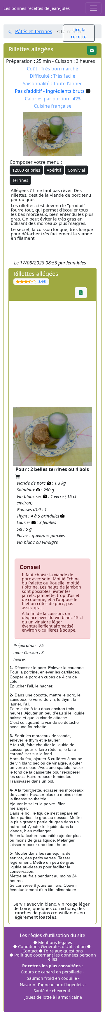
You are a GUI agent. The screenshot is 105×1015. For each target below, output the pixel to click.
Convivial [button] (76, 170)
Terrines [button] (20, 180)
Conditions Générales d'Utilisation (52, 946)
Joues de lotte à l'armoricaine (53, 997)
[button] (92, 50)
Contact (30, 951)
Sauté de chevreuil (52, 990)
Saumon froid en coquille (52, 978)
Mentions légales (55, 942)
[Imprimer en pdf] (81, 292)
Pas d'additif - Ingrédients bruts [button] (50, 91)
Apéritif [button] (54, 170)
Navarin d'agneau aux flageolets (52, 984)
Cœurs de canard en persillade (51, 972)
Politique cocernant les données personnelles (55, 957)
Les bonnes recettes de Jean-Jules (37, 8)
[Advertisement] (52, 353)
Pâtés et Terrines (33, 31)
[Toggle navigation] (93, 8)
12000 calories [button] (26, 170)
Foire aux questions (63, 951)
